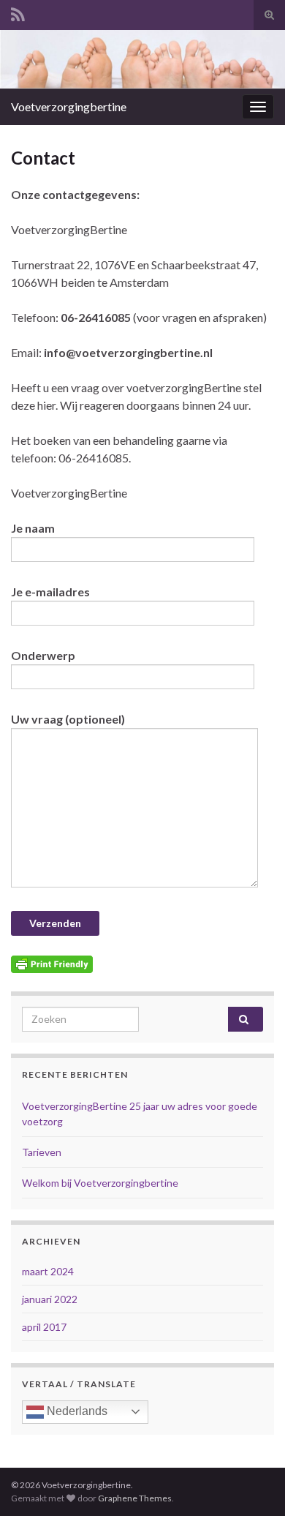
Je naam (33, 528)
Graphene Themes (135, 1498)
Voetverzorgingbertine (68, 106)
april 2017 (44, 1327)
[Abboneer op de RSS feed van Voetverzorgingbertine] (18, 12)
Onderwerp (43, 655)
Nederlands (75, 1411)
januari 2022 (49, 1299)
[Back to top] (252, 1483)
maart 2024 (48, 1271)
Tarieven (41, 1152)
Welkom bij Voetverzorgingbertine (100, 1183)
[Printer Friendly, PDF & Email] (52, 962)
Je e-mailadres (50, 591)
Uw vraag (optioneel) (68, 719)
